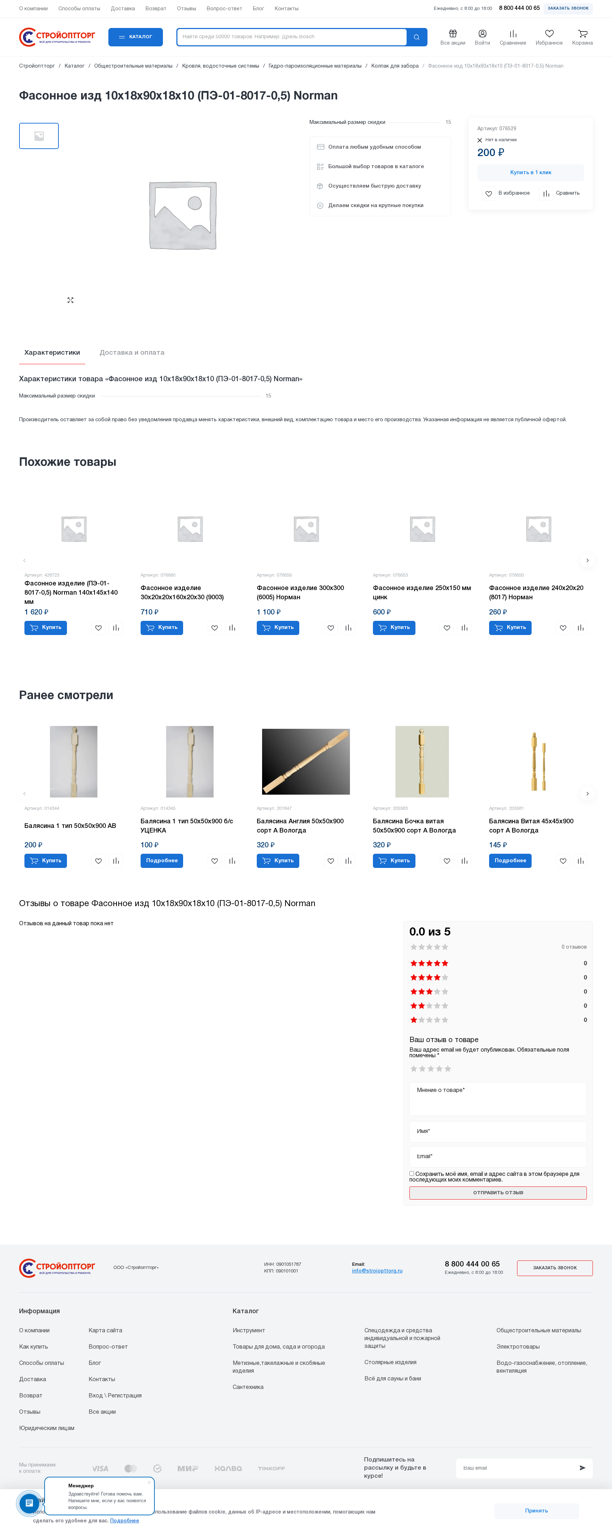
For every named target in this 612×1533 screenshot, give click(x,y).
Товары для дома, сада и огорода (279, 1347)
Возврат (30, 1396)
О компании (34, 1330)
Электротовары (518, 1347)
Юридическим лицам (46, 1428)
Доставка (32, 1379)
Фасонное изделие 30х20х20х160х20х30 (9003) (182, 592)
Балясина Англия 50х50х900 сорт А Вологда (300, 826)
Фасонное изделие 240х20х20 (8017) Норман (536, 592)
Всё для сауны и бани (392, 1379)
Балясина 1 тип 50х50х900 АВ (70, 826)
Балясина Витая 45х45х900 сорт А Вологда (531, 826)
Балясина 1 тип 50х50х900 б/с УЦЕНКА (187, 826)
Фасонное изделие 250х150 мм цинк (422, 592)
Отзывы (29, 1412)
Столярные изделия (390, 1362)
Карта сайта (105, 1330)
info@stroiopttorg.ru (377, 1271)
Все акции (102, 1412)
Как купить (33, 1347)
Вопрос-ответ (108, 1347)
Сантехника (248, 1387)
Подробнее (124, 1521)
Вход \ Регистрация (115, 1396)
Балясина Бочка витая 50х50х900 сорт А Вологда (414, 826)
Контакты (102, 1379)
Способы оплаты (41, 1363)
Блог (95, 1363)
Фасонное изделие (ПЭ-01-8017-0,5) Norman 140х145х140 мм (71, 593)
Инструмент (249, 1330)
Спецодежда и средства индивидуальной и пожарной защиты (402, 1338)
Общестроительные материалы (539, 1330)
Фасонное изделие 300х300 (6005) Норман (300, 592)
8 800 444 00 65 (472, 1264)
